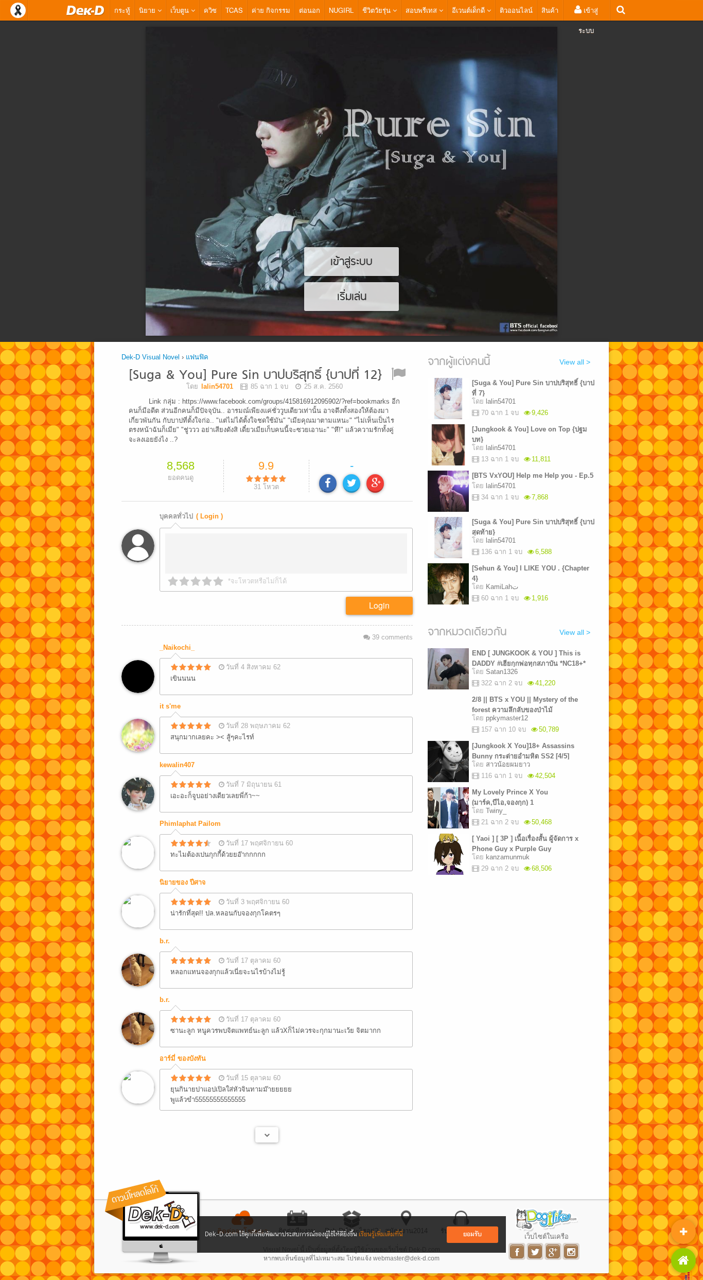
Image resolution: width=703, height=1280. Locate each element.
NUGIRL (341, 10)
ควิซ (210, 10)
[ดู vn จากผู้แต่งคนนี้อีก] (266, 1135)
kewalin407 (177, 765)
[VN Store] (683, 1260)
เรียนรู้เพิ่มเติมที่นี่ (381, 1234)
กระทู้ (122, 10)
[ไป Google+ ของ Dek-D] (553, 1251)
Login (379, 605)
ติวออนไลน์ (516, 10)
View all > (574, 362)
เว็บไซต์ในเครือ (546, 1236)
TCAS (234, 10)
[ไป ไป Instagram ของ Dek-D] (572, 1251)
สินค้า (549, 10)
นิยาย (148, 10)
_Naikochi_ (177, 647)
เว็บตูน (180, 10)
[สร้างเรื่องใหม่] (683, 1231)
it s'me (170, 706)
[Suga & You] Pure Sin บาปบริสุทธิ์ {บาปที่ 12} (255, 376)
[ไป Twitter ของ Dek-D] (535, 1251)
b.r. (165, 941)
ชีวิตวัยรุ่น (377, 10)
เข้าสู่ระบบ (588, 20)
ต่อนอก (309, 10)
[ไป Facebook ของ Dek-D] (517, 1251)
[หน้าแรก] (85, 10)
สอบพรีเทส (422, 10)
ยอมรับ (472, 1234)
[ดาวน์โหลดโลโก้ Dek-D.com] (153, 1222)
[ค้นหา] (620, 10)
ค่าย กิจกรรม (271, 10)
